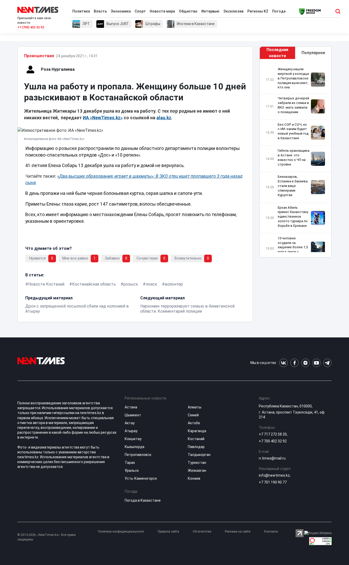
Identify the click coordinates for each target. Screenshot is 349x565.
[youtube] (316, 363)
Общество (188, 11)
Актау (130, 423)
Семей (193, 415)
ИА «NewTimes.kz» (103, 117)
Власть (100, 11)
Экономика (121, 11)
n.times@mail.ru (272, 458)
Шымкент (133, 415)
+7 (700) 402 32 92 (30, 27)
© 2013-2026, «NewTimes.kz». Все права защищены (46, 537)
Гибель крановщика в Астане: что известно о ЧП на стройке (293, 157)
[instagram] (305, 363)
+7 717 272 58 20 (273, 434)
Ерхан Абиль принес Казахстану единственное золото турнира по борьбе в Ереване (293, 217)
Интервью (210, 11)
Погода (279, 11)
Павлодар (196, 447)
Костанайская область (94, 284)
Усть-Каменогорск (141, 478)
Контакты (271, 531)
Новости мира (162, 11)
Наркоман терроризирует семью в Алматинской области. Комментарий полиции (187, 309)
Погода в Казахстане (143, 500)
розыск (130, 284)
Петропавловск (138, 455)
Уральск (132, 470)
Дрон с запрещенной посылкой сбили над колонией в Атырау (77, 309)
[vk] (283, 363)
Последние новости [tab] (277, 52)
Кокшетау (133, 439)
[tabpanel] (295, 159)
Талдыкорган (199, 455)
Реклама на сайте (237, 531)
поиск (151, 284)
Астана (131, 407)
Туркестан (197, 463)
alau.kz (163, 117)
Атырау (131, 431)
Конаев (194, 478)
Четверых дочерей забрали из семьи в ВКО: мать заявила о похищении (293, 105)
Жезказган (197, 470)
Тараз (130, 463)
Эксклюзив (233, 11)
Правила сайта (168, 531)
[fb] (294, 363)
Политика (81, 11)
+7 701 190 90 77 (273, 482)
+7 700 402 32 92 (273, 441)
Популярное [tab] (313, 52)
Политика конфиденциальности (121, 531)
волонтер (174, 284)
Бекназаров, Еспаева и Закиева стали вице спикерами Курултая (293, 186)
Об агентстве (202, 531)
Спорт (140, 11)
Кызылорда (134, 447)
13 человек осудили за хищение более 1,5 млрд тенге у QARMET (293, 247)
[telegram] (327, 363)
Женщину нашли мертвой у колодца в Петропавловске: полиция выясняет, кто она (293, 78)
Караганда (197, 431)
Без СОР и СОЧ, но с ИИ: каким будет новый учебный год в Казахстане (293, 131)
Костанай (196, 439)
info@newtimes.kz (274, 475)
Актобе (194, 423)
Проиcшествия (39, 55)
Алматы (194, 407)
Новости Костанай (46, 284)
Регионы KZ (257, 11)
